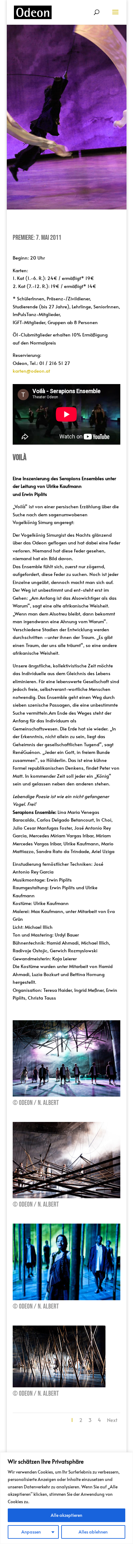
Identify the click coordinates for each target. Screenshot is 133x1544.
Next (112, 1419)
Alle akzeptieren (66, 1515)
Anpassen (31, 1532)
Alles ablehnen (93, 1532)
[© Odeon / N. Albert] (66, 1094)
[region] (66, 1498)
